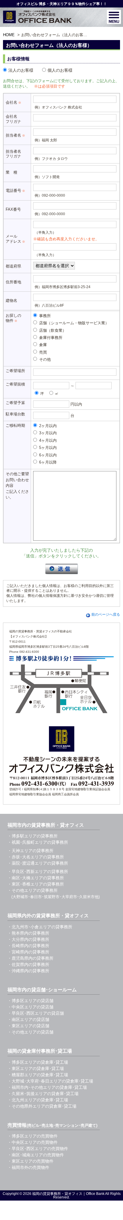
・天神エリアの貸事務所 (30, 850)
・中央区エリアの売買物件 (32, 1142)
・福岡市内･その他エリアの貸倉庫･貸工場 (47, 1087)
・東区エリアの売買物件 (30, 1161)
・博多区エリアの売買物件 (32, 1136)
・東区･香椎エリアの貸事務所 (35, 884)
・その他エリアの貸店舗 (30, 1032)
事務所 (44, 316)
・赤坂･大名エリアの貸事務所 (35, 856)
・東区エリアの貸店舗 (28, 1025)
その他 (44, 359)
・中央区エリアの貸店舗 (30, 1007)
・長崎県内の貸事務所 (28, 945)
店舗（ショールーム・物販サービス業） (73, 323)
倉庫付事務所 (50, 337)
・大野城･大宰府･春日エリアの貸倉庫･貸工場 (50, 1081)
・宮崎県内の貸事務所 (28, 952)
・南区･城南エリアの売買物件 (35, 1154)
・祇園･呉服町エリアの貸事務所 (37, 842)
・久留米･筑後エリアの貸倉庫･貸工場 (43, 1093)
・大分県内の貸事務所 (28, 939)
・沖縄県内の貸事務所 (28, 970)
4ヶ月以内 (47, 440)
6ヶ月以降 (47, 462)
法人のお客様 (20, 70)
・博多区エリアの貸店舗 (30, 1000)
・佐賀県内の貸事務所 (28, 964)
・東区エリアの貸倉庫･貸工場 (35, 1068)
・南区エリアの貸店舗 (28, 1019)
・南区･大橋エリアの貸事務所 (35, 877)
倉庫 (42, 345)
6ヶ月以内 (47, 455)
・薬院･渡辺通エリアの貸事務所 (37, 863)
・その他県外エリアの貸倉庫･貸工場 (41, 1106)
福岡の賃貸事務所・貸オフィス (57, 1194)
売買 (42, 352)
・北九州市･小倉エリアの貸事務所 (39, 926)
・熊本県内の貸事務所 (28, 933)
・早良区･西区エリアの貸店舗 (35, 1013)
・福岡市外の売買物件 (28, 1167)
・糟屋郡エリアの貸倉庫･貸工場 (37, 1074)
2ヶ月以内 (47, 426)
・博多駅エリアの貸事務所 (32, 836)
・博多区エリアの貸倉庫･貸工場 (37, 1062)
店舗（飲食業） (52, 330)
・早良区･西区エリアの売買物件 (37, 1148)
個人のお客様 (60, 70)
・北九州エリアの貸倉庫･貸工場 (37, 1099)
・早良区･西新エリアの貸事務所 (37, 871)
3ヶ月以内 (47, 433)
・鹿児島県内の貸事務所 (30, 958)
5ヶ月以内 (47, 447)
